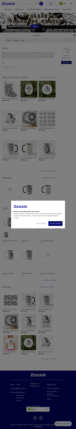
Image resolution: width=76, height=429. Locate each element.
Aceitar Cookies (55, 224)
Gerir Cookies (41, 224)
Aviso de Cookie (39, 213)
